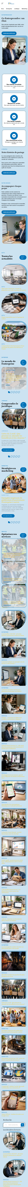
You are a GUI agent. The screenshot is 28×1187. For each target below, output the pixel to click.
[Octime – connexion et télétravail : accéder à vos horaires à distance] (14, 704)
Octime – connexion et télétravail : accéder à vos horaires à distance (14, 602)
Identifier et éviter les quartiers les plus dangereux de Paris (13, 975)
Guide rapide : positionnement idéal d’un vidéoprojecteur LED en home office (12, 861)
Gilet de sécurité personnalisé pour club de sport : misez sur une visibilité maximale (14, 555)
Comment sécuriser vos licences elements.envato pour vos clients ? (12, 690)
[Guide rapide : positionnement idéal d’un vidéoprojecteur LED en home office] (14, 846)
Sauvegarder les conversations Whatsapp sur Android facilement (12, 805)
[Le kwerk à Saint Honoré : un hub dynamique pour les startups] (14, 818)
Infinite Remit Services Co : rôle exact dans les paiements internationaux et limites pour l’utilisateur (13, 747)
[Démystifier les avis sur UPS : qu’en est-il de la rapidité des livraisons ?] (14, 1044)
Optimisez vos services (9, 535)
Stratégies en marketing (9, 469)
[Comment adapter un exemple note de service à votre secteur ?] (14, 648)
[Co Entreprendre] (11, 3)
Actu (3, 286)
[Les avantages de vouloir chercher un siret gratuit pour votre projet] (14, 933)
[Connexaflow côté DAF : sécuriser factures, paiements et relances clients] (14, 620)
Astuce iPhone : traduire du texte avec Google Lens (13, 1115)
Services (6, 551)
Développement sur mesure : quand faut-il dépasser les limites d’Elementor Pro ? (13, 776)
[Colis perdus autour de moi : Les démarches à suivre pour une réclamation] (14, 876)
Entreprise (10, 370)
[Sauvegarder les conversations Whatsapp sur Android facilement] (14, 790)
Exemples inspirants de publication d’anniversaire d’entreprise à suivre (13, 500)
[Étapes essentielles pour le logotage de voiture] (14, 303)
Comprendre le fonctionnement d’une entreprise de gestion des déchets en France (13, 347)
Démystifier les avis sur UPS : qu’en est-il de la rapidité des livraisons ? (13, 1059)
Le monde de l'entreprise (9, 362)
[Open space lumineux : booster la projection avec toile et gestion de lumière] (14, 275)
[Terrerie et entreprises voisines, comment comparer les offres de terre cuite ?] (14, 561)
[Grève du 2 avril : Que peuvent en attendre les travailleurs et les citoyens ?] (14, 419)
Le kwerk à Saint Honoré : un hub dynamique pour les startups (11, 833)
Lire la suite (22, 257)
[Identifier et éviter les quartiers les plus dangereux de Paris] (14, 961)
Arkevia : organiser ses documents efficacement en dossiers (12, 919)
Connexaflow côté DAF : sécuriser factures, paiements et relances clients (13, 634)
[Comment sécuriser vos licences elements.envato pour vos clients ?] (14, 676)
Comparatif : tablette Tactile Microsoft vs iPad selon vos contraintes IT (13, 1087)
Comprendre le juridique (10, 404)
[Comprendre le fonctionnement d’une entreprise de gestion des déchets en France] (14, 332)
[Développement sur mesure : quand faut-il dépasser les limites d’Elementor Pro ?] (14, 761)
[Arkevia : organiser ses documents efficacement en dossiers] (14, 905)
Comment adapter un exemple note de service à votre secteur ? (13, 579)
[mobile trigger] (3, 3)
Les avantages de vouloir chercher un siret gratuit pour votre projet (13, 947)
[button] (9, 392)
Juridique (5, 431)
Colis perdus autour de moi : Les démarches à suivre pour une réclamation (11, 891)
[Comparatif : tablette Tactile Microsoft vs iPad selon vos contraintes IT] (14, 1072)
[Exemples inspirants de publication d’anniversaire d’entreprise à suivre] (14, 483)
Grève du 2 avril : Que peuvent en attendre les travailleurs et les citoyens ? (14, 436)
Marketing (5, 495)
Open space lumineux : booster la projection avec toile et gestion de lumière (14, 289)
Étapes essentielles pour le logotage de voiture (13, 318)
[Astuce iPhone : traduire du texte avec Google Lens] (14, 1100)
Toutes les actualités (7, 257)
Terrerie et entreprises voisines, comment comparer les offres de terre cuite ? (14, 378)
